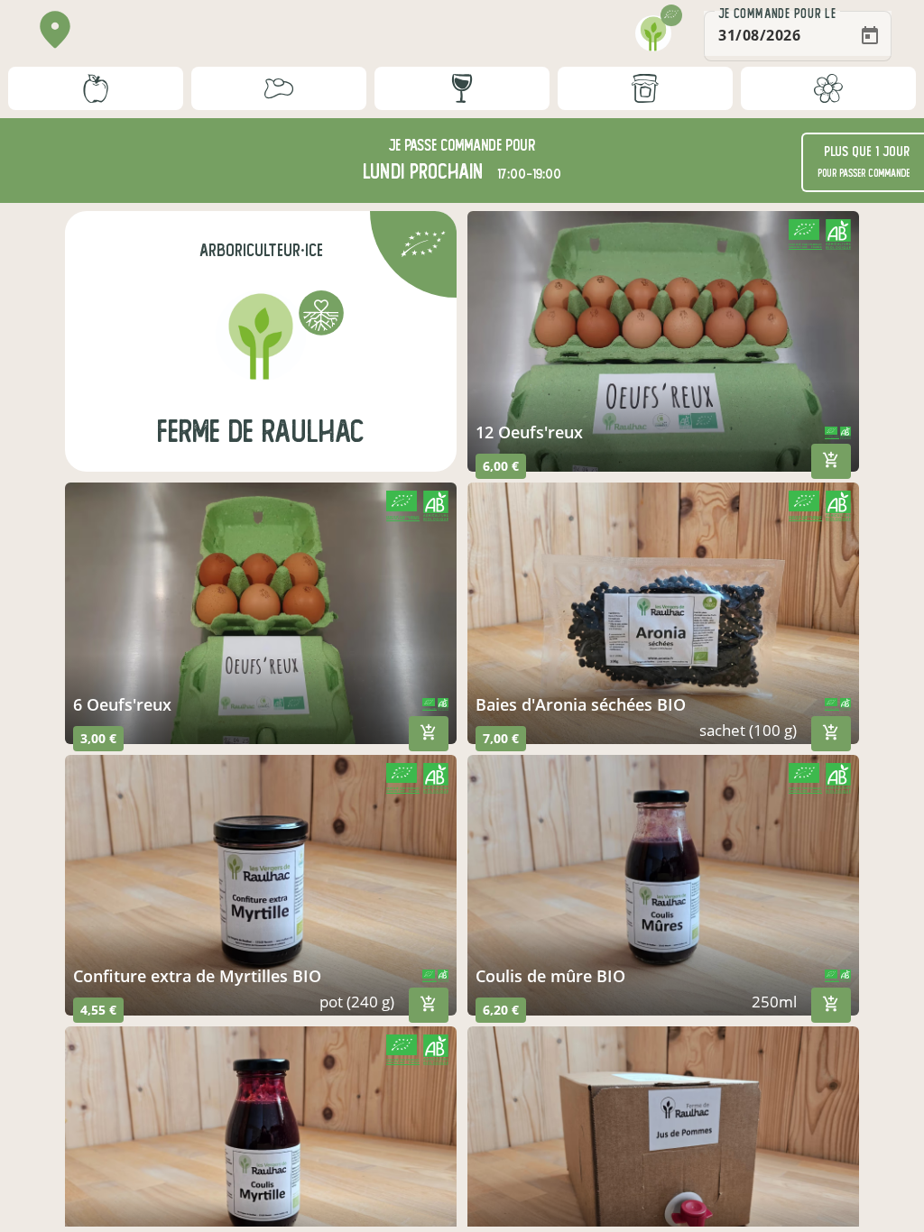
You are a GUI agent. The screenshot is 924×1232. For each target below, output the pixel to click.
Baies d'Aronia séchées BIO (581, 704)
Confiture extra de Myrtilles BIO (197, 976)
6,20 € (501, 1009)
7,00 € (501, 738)
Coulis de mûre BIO (550, 976)
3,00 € (98, 738)
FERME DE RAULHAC (261, 431)
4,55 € (98, 1009)
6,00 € (501, 465)
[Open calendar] (870, 36)
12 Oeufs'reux (529, 432)
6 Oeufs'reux (122, 704)
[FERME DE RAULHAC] (261, 335)
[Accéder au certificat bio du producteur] (423, 246)
